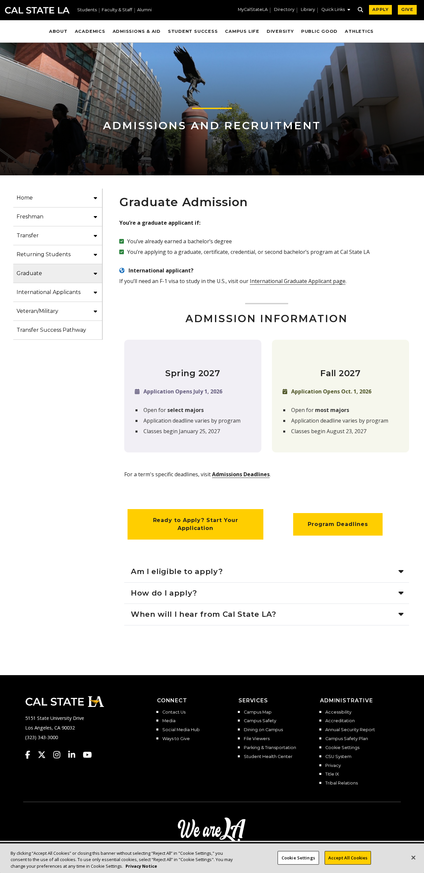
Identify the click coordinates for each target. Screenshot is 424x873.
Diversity (280, 31)
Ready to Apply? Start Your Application (195, 524)
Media (169, 721)
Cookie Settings (342, 747)
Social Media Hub (181, 730)
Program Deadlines (338, 524)
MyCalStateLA (253, 10)
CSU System (338, 756)
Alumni (144, 10)
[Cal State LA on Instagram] (60, 754)
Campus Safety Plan (346, 738)
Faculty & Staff (117, 10)
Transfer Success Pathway (51, 330)
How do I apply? (164, 593)
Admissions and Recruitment (212, 125)
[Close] (413, 857)
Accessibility (338, 712)
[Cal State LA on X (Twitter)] (45, 754)
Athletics (359, 31)
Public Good (319, 31)
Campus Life (242, 31)
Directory (284, 10)
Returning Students (44, 254)
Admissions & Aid (137, 31)
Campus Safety (260, 721)
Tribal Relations (341, 783)
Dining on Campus (263, 730)
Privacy (333, 765)
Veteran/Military (37, 311)
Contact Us (174, 712)
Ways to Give (176, 738)
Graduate (29, 273)
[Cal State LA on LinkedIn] (74, 754)
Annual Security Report (350, 730)
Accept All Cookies (347, 857)
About (58, 31)
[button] (335, 10)
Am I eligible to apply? (177, 571)
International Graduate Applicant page (297, 281)
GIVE (407, 9)
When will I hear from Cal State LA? (203, 614)
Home (25, 198)
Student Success (193, 31)
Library (308, 10)
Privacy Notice (141, 866)
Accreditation (340, 721)
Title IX (332, 774)
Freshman (30, 216)
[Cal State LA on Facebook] (30, 754)
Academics (90, 31)
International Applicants (48, 292)
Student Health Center (268, 756)
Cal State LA (37, 10)
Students (87, 10)
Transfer (28, 235)
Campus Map (258, 712)
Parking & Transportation (270, 747)
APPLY (380, 9)
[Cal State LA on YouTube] (87, 754)
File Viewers (257, 738)
